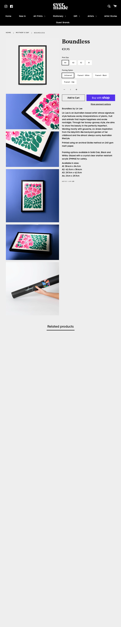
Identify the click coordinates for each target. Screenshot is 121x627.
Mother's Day (22, 32)
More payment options (101, 104)
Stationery (58, 16)
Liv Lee (71, 181)
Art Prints (38, 16)
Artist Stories (110, 16)
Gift (76, 16)
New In (22, 16)
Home (8, 16)
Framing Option (67, 70)
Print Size (65, 57)
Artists (91, 16)
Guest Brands (63, 23)
